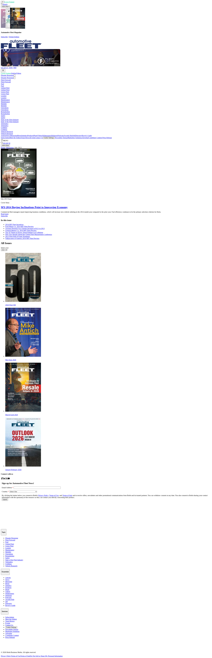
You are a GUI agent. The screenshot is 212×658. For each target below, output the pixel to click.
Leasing (3, 96)
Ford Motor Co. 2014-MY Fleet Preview (19, 226)
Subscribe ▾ (5, 6)
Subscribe (4, 37)
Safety (3, 116)
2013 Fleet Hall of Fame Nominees (17, 236)
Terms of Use (15, 656)
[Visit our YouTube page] (9, 479)
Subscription (5, 138)
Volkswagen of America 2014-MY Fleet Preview (22, 238)
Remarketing (5, 112)
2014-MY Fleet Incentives (14, 224)
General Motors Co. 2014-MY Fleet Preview (21, 230)
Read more (5, 214)
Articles (17, 2)
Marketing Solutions (75, 138)
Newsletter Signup (61, 138)
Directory (78, 136)
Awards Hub (68, 136)
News (8, 136)
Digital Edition (14, 37)
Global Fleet (5, 88)
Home (3, 147)
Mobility (4, 104)
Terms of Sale (25, 656)
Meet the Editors (15, 138)
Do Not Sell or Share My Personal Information (46, 656)
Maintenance (5, 100)
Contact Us (39, 138)
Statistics (24, 136)
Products (30, 136)
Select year (5, 248)
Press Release (107, 138)
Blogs (19, 136)
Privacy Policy (6, 656)
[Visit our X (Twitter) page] (6, 479)
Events (32, 138)
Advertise (85, 138)
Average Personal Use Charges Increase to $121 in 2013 (25, 228)
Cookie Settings (49, 138)
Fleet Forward (6, 80)
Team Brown (25, 138)
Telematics (4, 124)
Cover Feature (9, 2)
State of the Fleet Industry (10, 120)
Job (74, 136)
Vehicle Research (7, 132)
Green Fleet (5, 92)
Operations (5, 108)
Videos (22, 2)
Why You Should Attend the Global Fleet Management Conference (28, 234)
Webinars (54, 136)
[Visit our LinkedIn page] (4, 479)
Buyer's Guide (87, 136)
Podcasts (61, 136)
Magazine (13, 136)
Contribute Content (95, 138)
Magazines (10, 147)
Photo (35, 136)
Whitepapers (46, 136)
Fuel (2, 84)
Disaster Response (7, 75)
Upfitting (4, 128)
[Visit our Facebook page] (2, 479)
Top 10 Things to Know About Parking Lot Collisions (24, 232)
